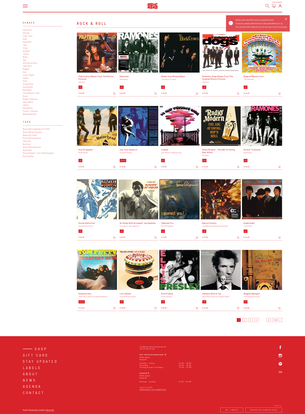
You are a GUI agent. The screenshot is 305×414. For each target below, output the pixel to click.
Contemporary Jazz (31, 93)
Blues (25, 57)
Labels (32, 367)
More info (50, 410)
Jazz (25, 45)
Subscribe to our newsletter (153, 389)
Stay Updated (40, 361)
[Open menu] (25, 6)
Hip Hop (26, 33)
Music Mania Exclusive (32, 132)
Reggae (26, 69)
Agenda (32, 386)
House (25, 78)
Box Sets (26, 144)
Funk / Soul (27, 36)
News (29, 380)
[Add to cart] (114, 93)
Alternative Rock (30, 63)
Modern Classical (30, 99)
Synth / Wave (28, 75)
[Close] (286, 19)
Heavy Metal (28, 102)
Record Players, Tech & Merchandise (38, 153)
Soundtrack (28, 87)
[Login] (280, 6)
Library (26, 105)
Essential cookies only (263, 410)
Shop (41, 349)
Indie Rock (27, 66)
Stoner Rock (28, 84)
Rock (25, 39)
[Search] (267, 6)
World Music (28, 108)
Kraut (25, 96)
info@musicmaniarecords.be (153, 347)
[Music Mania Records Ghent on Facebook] (280, 347)
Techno (26, 54)
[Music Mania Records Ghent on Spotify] (280, 364)
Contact (34, 392)
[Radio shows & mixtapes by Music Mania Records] (280, 372)
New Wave (27, 90)
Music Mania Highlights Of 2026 (36, 129)
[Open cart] (274, 6)
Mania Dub (27, 150)
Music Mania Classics (32, 138)
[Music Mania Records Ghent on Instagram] (280, 355)
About (30, 374)
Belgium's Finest (30, 135)
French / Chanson (30, 111)
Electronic (27, 30)
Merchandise (28, 156)
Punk (25, 81)
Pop (24, 60)
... (262, 320)
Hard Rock (27, 42)
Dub (24, 72)
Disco (25, 48)
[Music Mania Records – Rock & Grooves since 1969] (152, 6)
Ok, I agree (231, 410)
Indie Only (27, 141)
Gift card (35, 355)
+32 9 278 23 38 (147, 349)
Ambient (26, 51)
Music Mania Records (32, 147)
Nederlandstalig (29, 114)
